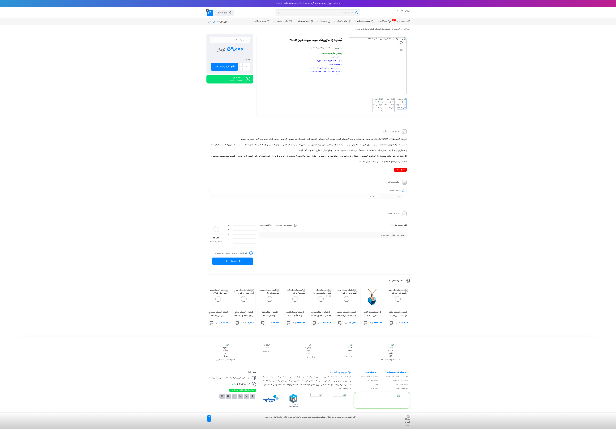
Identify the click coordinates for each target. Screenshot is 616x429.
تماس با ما (374, 388)
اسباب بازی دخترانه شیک (399, 380)
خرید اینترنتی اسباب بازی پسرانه (397, 376)
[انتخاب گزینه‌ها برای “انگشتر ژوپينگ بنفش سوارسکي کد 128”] (262, 323)
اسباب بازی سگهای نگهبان (369, 376)
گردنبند (397, 29)
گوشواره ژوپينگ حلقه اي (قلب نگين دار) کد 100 (398, 316)
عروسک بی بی (373, 384)
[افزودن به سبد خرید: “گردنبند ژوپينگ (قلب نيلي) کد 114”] (365, 323)
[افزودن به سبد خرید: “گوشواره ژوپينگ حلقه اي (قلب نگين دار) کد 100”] (391, 323)
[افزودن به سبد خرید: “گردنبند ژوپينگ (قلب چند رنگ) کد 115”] (288, 323)
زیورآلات (407, 29)
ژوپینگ (336, 47)
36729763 (241, 385)
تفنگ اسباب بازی (372, 380)
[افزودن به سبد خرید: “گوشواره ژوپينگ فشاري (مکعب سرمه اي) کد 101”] (314, 323)
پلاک (322, 47)
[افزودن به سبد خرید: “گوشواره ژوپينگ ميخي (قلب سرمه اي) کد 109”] (340, 323)
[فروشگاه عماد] (403, 11)
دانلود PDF (400, 169)
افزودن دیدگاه (235, 261)
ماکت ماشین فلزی (401, 388)
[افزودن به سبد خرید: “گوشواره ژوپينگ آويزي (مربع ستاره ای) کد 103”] (237, 323)
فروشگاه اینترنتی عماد (324, 417)
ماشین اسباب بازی (401, 384)
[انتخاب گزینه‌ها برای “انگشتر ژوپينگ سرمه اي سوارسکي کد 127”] (211, 323)
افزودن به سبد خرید (221, 66)
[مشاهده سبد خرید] (210, 12)
